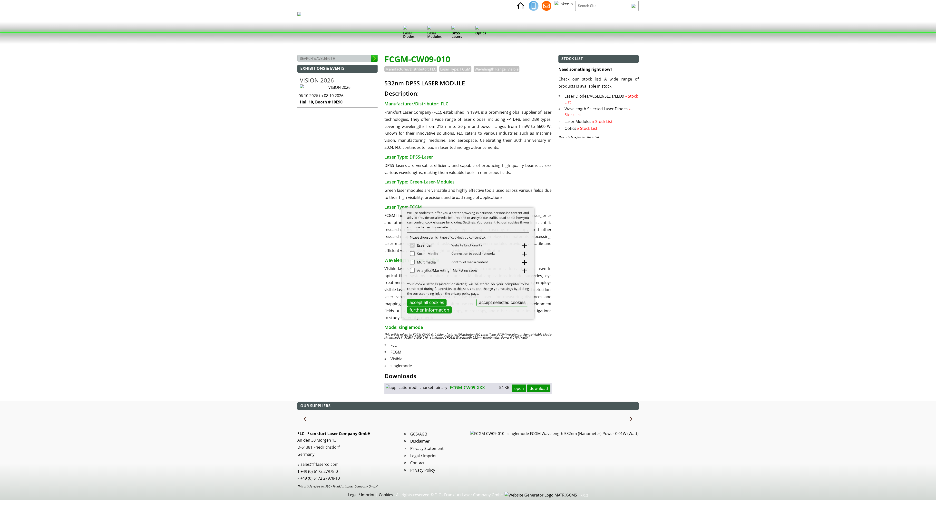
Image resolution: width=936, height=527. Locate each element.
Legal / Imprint (423, 455)
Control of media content (469, 262)
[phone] (533, 6)
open (519, 388)
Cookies (386, 494)
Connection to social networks (473, 253)
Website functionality (466, 245)
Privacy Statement (427, 448)
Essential (424, 245)
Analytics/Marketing (433, 270)
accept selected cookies (502, 302)
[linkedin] (564, 6)
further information (429, 310)
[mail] (546, 6)
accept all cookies (427, 302)
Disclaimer (420, 441)
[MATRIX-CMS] (541, 495)
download (539, 388)
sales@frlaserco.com (320, 464)
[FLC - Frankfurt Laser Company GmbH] (303, 33)
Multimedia (426, 262)
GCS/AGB (418, 434)
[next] (630, 419)
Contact (417, 463)
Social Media (427, 253)
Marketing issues (465, 270)
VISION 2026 (317, 80)
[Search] (634, 6)
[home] (521, 6)
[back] (305, 419)
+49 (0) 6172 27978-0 (319, 471)
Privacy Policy (422, 470)
